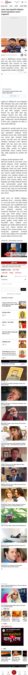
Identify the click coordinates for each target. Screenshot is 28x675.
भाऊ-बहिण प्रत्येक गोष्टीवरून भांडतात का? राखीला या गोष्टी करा (6, 619)
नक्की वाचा (6, 609)
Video (5, 624)
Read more (7, 254)
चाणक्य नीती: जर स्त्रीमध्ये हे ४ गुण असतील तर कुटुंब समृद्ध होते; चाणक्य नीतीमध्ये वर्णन (16, 619)
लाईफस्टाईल (5, 273)
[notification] (25, 2)
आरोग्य (16, 6)
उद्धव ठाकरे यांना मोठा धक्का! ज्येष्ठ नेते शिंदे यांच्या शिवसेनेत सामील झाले (16, 659)
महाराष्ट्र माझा (4, 6)
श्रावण (10, 6)
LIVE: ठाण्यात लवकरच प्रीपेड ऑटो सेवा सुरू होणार (5, 659)
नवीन (4, 649)
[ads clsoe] (27, 666)
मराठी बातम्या (18, 273)
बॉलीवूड (11, 273)
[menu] (2, 2)
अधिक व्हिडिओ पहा (6, 626)
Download (5, 51)
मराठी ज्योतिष (23, 6)
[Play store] (22, 2)
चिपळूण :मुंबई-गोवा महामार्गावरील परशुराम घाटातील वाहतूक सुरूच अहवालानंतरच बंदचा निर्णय (14, 265)
